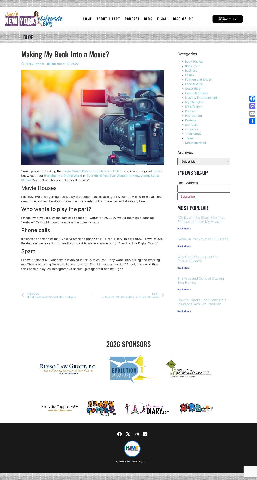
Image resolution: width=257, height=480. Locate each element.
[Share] (252, 121)
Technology (193, 134)
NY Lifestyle (193, 106)
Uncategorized (195, 143)
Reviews (191, 120)
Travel (189, 138)
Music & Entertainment (201, 97)
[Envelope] (145, 434)
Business (191, 70)
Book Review (194, 61)
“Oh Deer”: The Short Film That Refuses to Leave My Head (201, 219)
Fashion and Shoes (198, 79)
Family (189, 75)
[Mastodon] (252, 106)
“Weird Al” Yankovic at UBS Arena (202, 239)
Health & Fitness (196, 93)
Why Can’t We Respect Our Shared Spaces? (198, 259)
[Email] (252, 113)
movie (157, 171)
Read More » (184, 228)
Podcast (191, 111)
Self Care (191, 125)
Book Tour (192, 66)
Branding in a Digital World (63, 175)
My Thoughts (194, 102)
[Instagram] (136, 434)
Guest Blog (193, 88)
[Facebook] (119, 434)
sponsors (191, 129)
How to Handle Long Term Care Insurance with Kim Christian (201, 302)
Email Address (187, 182)
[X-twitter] (128, 434)
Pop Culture (193, 116)
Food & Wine (194, 84)
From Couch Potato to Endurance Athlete (93, 171)
